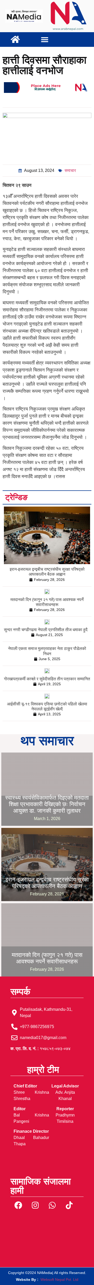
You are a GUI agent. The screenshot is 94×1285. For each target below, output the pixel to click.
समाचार (70, 170)
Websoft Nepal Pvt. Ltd (59, 1279)
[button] (45, 39)
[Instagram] (35, 1205)
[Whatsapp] (52, 1205)
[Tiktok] (69, 1205)
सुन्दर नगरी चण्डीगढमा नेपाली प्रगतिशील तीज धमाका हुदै (45, 629)
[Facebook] (18, 1205)
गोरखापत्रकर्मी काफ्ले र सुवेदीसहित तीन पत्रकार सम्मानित (47, 679)
